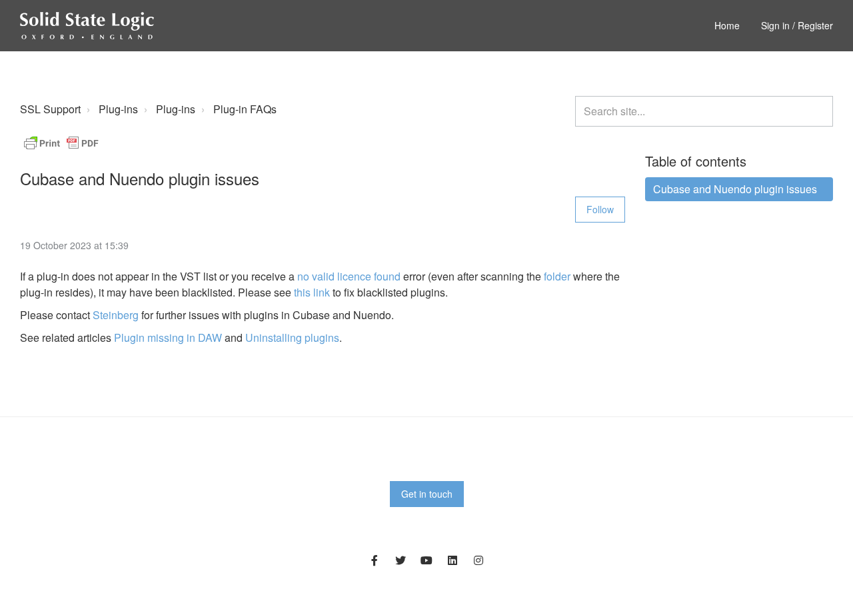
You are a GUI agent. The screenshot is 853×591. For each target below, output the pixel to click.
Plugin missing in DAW (168, 337)
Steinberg (116, 314)
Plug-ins (118, 109)
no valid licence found (349, 276)
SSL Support (50, 109)
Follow (600, 209)
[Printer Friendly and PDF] (61, 141)
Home (727, 25)
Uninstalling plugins (292, 337)
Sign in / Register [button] (797, 25)
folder (557, 276)
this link (312, 292)
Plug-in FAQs (245, 109)
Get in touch (426, 493)
